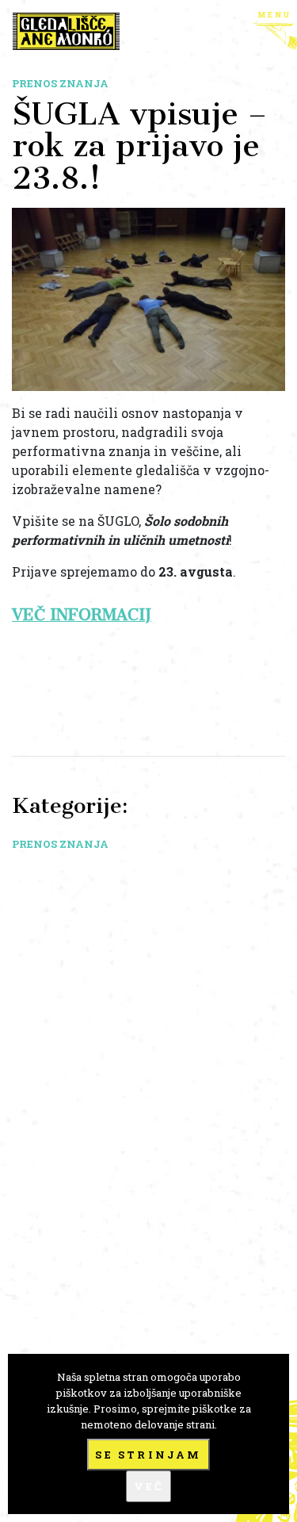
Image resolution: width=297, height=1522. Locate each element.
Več (149, 1486)
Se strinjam (148, 1454)
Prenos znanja (60, 83)
